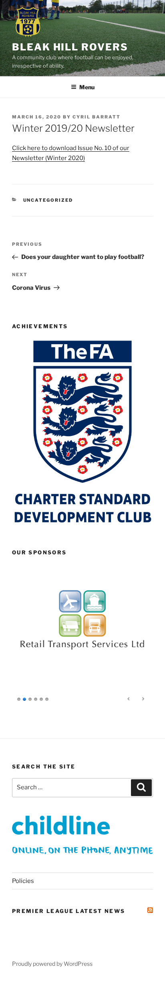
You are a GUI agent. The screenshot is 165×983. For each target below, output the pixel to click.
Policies (23, 881)
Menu (87, 87)
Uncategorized (48, 200)
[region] (82, 636)
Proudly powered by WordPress (52, 963)
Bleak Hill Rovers (70, 47)
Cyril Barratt (96, 117)
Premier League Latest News (68, 911)
